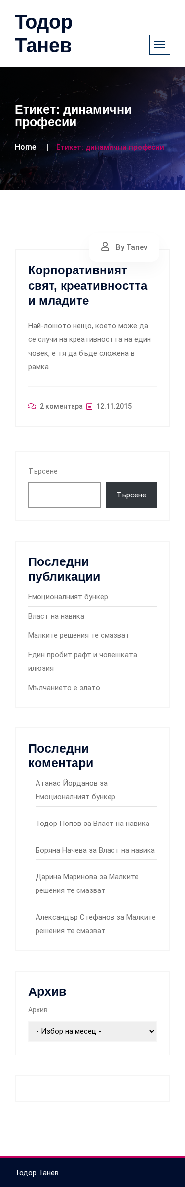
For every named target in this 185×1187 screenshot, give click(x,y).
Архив (38, 1010)
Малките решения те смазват (79, 635)
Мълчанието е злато (64, 687)
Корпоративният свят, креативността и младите (87, 285)
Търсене (43, 471)
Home (25, 147)
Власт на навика (56, 616)
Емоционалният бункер (68, 597)
